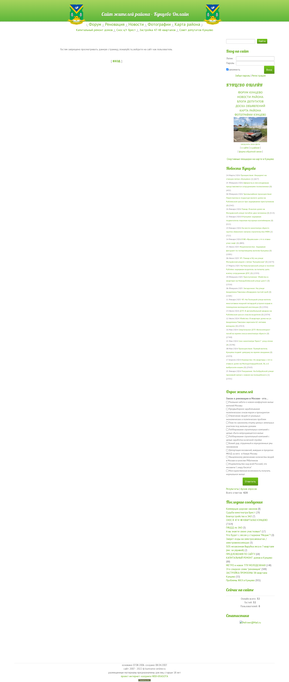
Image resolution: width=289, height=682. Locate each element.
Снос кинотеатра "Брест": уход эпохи (255, 341)
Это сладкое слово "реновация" (243, 569)
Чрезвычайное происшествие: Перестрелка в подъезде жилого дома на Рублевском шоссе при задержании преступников (250, 198)
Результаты (232, 488)
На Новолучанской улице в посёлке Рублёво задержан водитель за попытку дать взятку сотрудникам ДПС (250, 269)
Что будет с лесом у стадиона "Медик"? (248, 535)
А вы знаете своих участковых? (243, 531)
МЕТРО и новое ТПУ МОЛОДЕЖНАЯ (245, 565)
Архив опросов (248, 488)
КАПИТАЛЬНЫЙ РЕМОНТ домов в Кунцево (249, 557)
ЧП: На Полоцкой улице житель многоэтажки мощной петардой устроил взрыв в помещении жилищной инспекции (249, 303)
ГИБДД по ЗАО (234, 527)
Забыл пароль (242, 75)
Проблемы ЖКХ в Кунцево (240, 580)
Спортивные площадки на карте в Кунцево (250, 159)
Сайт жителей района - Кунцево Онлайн (145, 6)
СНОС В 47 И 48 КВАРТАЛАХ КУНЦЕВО (247, 520)
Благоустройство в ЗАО (239, 516)
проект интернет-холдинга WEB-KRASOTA (144, 676)
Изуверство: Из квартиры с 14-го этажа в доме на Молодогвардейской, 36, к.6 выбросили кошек (249, 363)
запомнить (234, 69)
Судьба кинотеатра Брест (240, 512)
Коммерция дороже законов (241, 508)
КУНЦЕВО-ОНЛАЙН (244, 85)
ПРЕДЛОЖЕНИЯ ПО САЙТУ (240, 554)
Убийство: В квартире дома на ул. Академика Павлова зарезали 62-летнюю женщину (248, 322)
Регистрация (259, 75)
